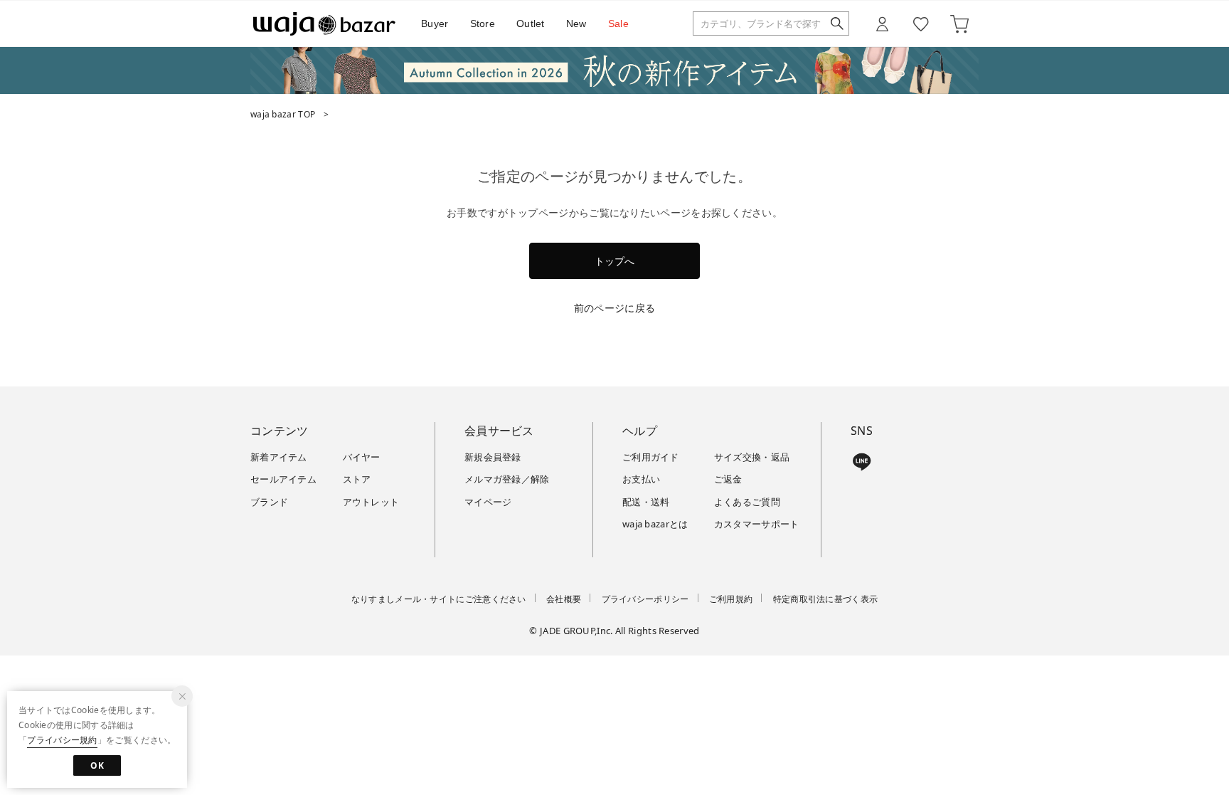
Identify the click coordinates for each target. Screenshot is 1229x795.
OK (97, 765)
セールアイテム (283, 479)
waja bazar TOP (282, 114)
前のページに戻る (614, 308)
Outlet (530, 23)
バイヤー (362, 457)
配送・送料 (646, 501)
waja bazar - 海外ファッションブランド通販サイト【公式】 (324, 24)
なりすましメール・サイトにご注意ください (438, 599)
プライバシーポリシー (645, 599)
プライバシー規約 (62, 740)
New (576, 23)
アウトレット (371, 501)
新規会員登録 (492, 457)
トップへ (614, 261)
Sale (618, 23)
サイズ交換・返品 (751, 457)
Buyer (435, 23)
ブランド (269, 501)
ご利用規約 (731, 599)
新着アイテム (278, 457)
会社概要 (563, 599)
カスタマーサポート (756, 523)
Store (483, 23)
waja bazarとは (655, 523)
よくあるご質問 (747, 501)
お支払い (641, 479)
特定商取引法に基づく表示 (825, 599)
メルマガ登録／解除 (507, 479)
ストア (357, 479)
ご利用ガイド (650, 457)
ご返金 (728, 479)
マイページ (488, 501)
